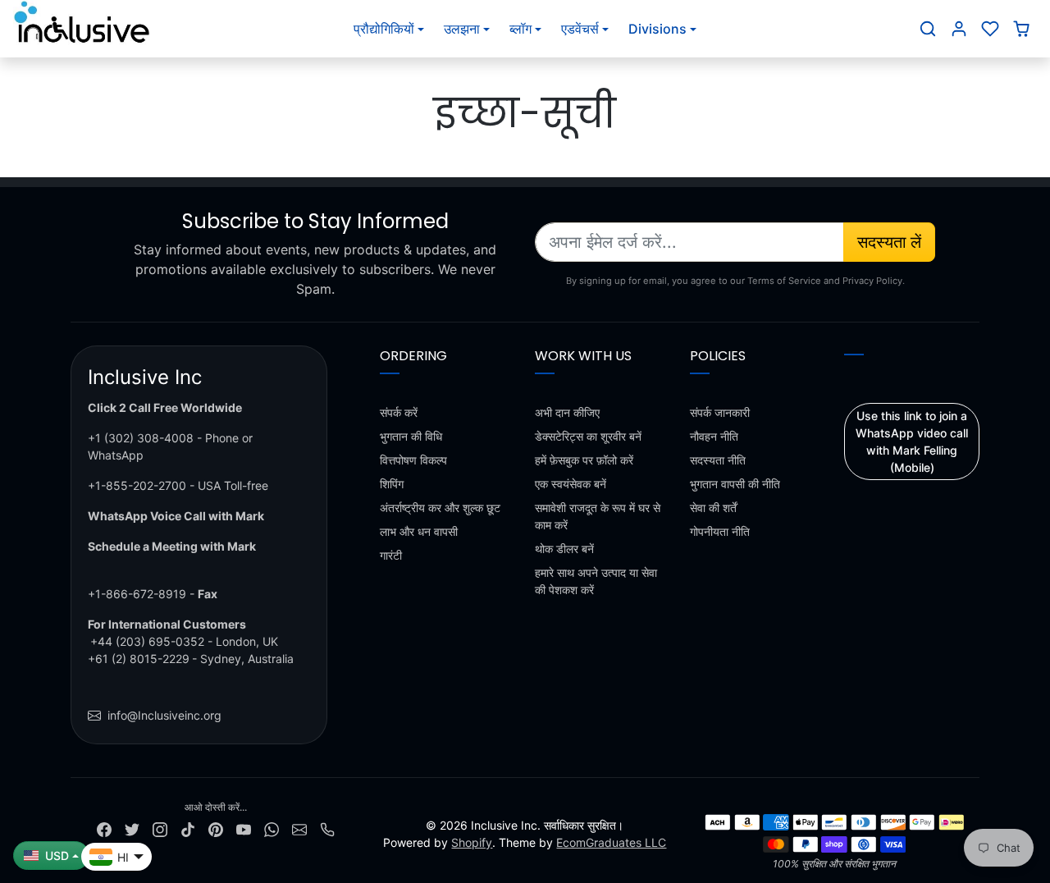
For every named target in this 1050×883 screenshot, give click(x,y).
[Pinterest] (216, 828)
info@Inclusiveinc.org (164, 715)
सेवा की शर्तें (713, 508)
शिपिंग (392, 484)
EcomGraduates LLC (611, 842)
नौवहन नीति (714, 436)
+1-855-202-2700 (137, 485)
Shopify (471, 842)
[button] (927, 28)
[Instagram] (160, 828)
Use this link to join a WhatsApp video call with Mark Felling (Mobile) (912, 441)
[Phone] (327, 828)
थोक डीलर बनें (564, 549)
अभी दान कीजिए (567, 412)
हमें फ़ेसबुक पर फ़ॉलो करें (584, 460)
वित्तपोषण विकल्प (413, 460)
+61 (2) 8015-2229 (138, 659)
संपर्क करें (399, 412)
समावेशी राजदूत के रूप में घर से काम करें (597, 516)
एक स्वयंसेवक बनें (570, 484)
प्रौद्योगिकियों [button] (384, 29)
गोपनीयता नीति (720, 531)
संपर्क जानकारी (720, 412)
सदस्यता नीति (718, 460)
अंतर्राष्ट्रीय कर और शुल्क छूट (440, 508)
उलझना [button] (462, 29)
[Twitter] (132, 828)
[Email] (299, 828)
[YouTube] (244, 828)
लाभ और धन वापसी (419, 531)
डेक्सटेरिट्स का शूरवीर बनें (588, 436)
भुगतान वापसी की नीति (735, 484)
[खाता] (959, 28)
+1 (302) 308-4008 (141, 438)
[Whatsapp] (271, 828)
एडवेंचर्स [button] (580, 29)
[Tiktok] (188, 828)
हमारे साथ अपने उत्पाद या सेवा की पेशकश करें (596, 581)
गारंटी (391, 555)
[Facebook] (104, 828)
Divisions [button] (657, 29)
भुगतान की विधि (411, 436)
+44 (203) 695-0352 (147, 641)
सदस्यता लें (889, 242)
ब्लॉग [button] (520, 29)
